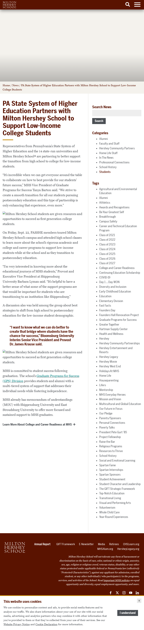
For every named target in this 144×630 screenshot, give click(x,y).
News (15, 85)
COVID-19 (104, 277)
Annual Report (42, 544)
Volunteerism (107, 507)
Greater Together (109, 324)
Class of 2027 (107, 263)
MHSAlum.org (105, 549)
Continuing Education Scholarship (119, 272)
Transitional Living (110, 498)
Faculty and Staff (109, 143)
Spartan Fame (107, 465)
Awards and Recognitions (114, 207)
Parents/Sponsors (110, 418)
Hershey (104, 338)
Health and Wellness (111, 334)
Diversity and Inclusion (112, 286)
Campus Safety (108, 221)
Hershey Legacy (108, 357)
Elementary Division (111, 301)
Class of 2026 (107, 258)
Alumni (103, 139)
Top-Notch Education (112, 493)
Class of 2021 (107, 235)
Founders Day (107, 310)
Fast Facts (105, 305)
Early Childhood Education (115, 291)
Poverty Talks (107, 427)
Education (105, 296)
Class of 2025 (107, 254)
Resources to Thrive (111, 451)
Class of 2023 (107, 244)
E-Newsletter (86, 544)
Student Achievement (112, 479)
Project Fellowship (110, 437)
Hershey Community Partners (117, 148)
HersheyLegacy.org (128, 549)
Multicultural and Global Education (120, 404)
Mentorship (106, 390)
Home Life (105, 375)
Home (6, 85)
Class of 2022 (107, 239)
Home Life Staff (108, 153)
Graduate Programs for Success (118, 320)
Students (105, 172)
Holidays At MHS (109, 371)
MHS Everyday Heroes (112, 394)
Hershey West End (110, 366)
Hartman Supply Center (113, 329)
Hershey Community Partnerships (119, 343)
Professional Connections (114, 162)
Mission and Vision (110, 399)
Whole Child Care (109, 512)
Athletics (104, 202)
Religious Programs (110, 446)
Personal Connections (112, 422)
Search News (101, 107)
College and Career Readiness (117, 268)
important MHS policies (117, 580)
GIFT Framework (65, 544)
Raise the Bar (107, 441)
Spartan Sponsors (109, 474)
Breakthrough (107, 216)
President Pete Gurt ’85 (113, 432)
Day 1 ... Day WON (109, 282)
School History (108, 167)
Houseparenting (109, 380)
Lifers (102, 385)
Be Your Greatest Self (111, 212)
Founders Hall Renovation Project (119, 315)
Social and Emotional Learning (117, 460)
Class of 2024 (107, 249)
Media (101, 544)
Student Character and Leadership (120, 484)
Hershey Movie (108, 361)
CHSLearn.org (131, 544)
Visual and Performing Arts (115, 503)
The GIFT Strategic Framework (117, 489)
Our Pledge (105, 413)
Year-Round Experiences (113, 517)
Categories (100, 133)
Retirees (114, 544)
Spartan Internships (111, 470)
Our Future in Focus (110, 408)
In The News (106, 157)
